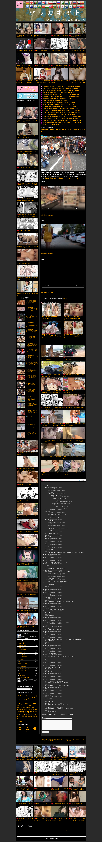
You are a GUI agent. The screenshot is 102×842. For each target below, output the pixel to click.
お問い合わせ (67, 830)
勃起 (23, 707)
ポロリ (30, 703)
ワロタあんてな (22, 649)
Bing (20, 661)
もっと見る (20, 721)
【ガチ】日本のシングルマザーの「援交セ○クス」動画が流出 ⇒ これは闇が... (61, 88)
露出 (24, 716)
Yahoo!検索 (21, 643)
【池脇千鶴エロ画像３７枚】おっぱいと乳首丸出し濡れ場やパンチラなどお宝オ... (62, 122)
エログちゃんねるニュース (24, 668)
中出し (31, 705)
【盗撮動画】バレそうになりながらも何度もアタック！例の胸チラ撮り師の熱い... (62, 96)
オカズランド (22, 652)
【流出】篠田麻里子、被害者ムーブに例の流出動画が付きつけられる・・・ (60, 108)
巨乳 (23, 709)
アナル (34, 695)
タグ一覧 (66, 829)
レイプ (21, 705)
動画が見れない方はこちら (47, 215)
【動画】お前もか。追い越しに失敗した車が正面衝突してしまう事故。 (59, 102)
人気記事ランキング (45, 829)
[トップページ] (19, 4)
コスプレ (27, 699)
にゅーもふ (21, 647)
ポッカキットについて (21, 830)
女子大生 (34, 707)
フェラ (25, 704)
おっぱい (23, 695)
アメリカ (20, 697)
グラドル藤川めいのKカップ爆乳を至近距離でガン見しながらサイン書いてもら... (62, 110)
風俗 (34, 716)
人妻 (20, 707)
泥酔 (18, 711)
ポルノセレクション (23, 657)
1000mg (21, 659)
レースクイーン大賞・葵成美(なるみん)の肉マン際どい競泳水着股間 (59, 92)
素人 (25, 714)
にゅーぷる (21, 650)
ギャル (21, 699)
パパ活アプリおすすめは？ (24, 677)
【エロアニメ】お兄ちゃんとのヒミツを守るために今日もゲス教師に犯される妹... (62, 112)
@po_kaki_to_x (66, 298)
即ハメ (28, 707)
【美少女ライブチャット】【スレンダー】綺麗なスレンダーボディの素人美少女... (62, 86)
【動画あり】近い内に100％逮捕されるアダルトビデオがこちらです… (62, 178)
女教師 (19, 709)
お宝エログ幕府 (22, 666)
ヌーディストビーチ (26, 701)
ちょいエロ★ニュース (23, 654)
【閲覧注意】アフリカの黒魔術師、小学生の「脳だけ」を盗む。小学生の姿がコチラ (52, 740)
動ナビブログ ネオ (23, 664)
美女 (32, 714)
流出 (22, 712)
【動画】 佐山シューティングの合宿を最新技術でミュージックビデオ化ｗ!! (60, 118)
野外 (20, 716)
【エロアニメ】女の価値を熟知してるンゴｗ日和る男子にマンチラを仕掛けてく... (62, 116)
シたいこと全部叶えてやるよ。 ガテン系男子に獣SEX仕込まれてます (59, 114)
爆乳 (36, 711)
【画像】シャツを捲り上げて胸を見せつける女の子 (55, 100)
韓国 (27, 716)
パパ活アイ (21, 675)
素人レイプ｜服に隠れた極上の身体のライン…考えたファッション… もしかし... (61, 90)
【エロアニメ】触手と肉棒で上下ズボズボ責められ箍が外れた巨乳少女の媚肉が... (62, 120)
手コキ (27, 709)
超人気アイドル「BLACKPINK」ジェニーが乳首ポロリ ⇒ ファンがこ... (59, 104)
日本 (32, 709)
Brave (20, 673)
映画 (36, 709)
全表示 (19, 683)
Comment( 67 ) (83, 480)
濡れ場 (32, 711)
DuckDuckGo (22, 672)
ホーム (18, 829)
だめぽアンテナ (22, 645)
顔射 (30, 716)
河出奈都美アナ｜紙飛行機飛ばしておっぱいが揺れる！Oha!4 (57, 98)
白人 (18, 714)
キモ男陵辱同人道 (23, 656)
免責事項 (42, 830)
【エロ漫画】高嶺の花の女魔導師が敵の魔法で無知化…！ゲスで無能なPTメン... (61, 106)
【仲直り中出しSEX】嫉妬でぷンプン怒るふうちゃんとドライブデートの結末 (61, 94)
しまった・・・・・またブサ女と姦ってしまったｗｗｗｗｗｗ (57, 124)
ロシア (26, 705)
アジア (29, 695)
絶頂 (29, 714)
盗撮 (22, 714)
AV (18, 695)
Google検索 (21, 642)
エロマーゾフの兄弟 (23, 663)
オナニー (28, 697)
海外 (26, 712)
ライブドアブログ (23, 670)
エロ (41, 135)
